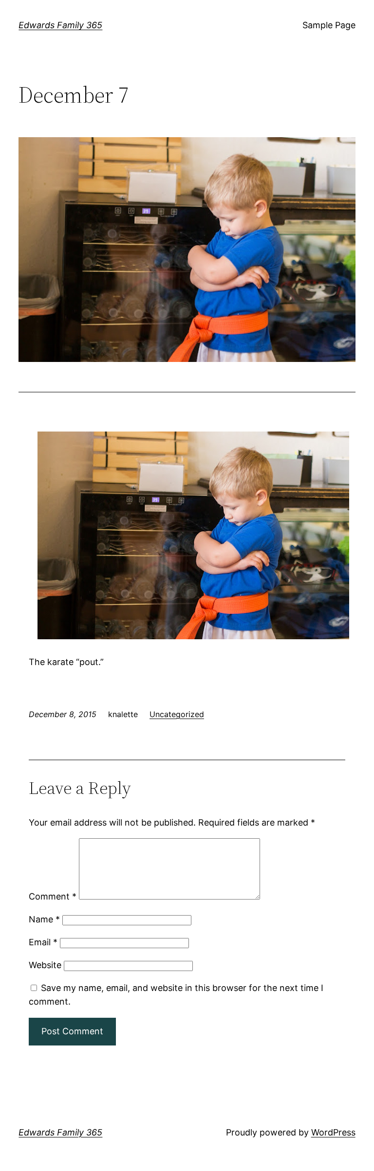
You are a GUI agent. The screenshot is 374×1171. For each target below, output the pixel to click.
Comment (52, 896)
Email (43, 942)
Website (45, 965)
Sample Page (328, 25)
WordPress (333, 1132)
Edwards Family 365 (60, 25)
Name (44, 919)
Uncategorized (177, 714)
